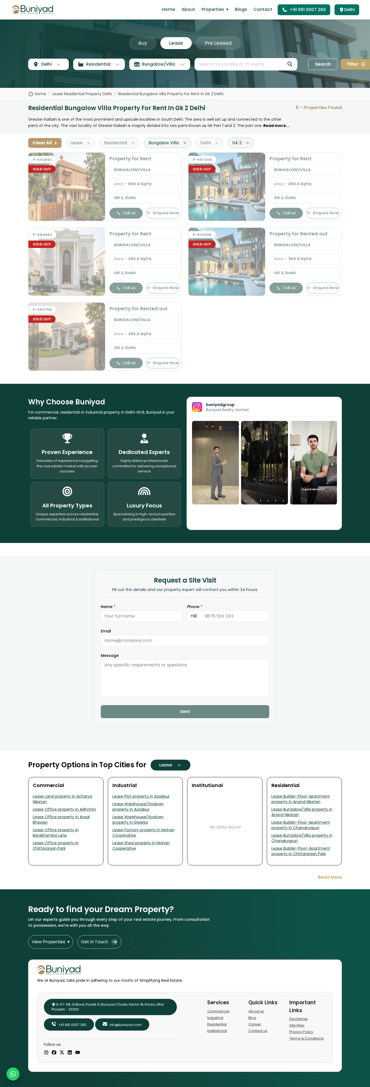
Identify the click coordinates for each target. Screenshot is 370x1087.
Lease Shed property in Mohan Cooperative (141, 845)
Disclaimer (298, 1018)
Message (110, 655)
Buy (142, 43)
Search (323, 64)
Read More (330, 877)
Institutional (217, 1030)
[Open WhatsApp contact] (13, 1073)
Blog (252, 1017)
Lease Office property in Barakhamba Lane (56, 832)
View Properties (51, 942)
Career (254, 1024)
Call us (129, 213)
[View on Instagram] (215, 462)
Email (106, 631)
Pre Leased (218, 43)
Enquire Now (165, 213)
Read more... (276, 125)
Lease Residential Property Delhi (82, 94)
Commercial (218, 1011)
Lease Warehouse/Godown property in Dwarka (138, 819)
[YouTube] (77, 1053)
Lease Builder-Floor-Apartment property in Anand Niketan (300, 799)
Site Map (296, 1025)
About (188, 9)
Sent (185, 711)
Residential (217, 1024)
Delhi (349, 10)
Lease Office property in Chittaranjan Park (56, 845)
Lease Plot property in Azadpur (141, 796)
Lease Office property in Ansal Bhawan (61, 819)
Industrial (215, 1017)
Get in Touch (94, 942)
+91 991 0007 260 (308, 10)
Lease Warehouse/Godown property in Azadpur (138, 806)
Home (168, 9)
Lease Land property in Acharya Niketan (62, 799)
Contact (263, 9)
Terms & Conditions (306, 1038)
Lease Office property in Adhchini (64, 809)
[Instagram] (46, 1053)
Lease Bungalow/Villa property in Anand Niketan (301, 812)
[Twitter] (62, 1053)
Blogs (241, 9)
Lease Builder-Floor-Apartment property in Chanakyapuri (300, 825)
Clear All (45, 143)
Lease (176, 43)
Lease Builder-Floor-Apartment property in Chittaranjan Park (300, 851)
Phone (194, 606)
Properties (215, 9)
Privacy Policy (301, 1031)
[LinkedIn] (69, 1053)
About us (256, 1011)
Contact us (257, 1030)
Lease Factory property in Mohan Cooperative (143, 832)
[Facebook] (54, 1053)
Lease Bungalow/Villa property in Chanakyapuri (301, 838)
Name (108, 606)
